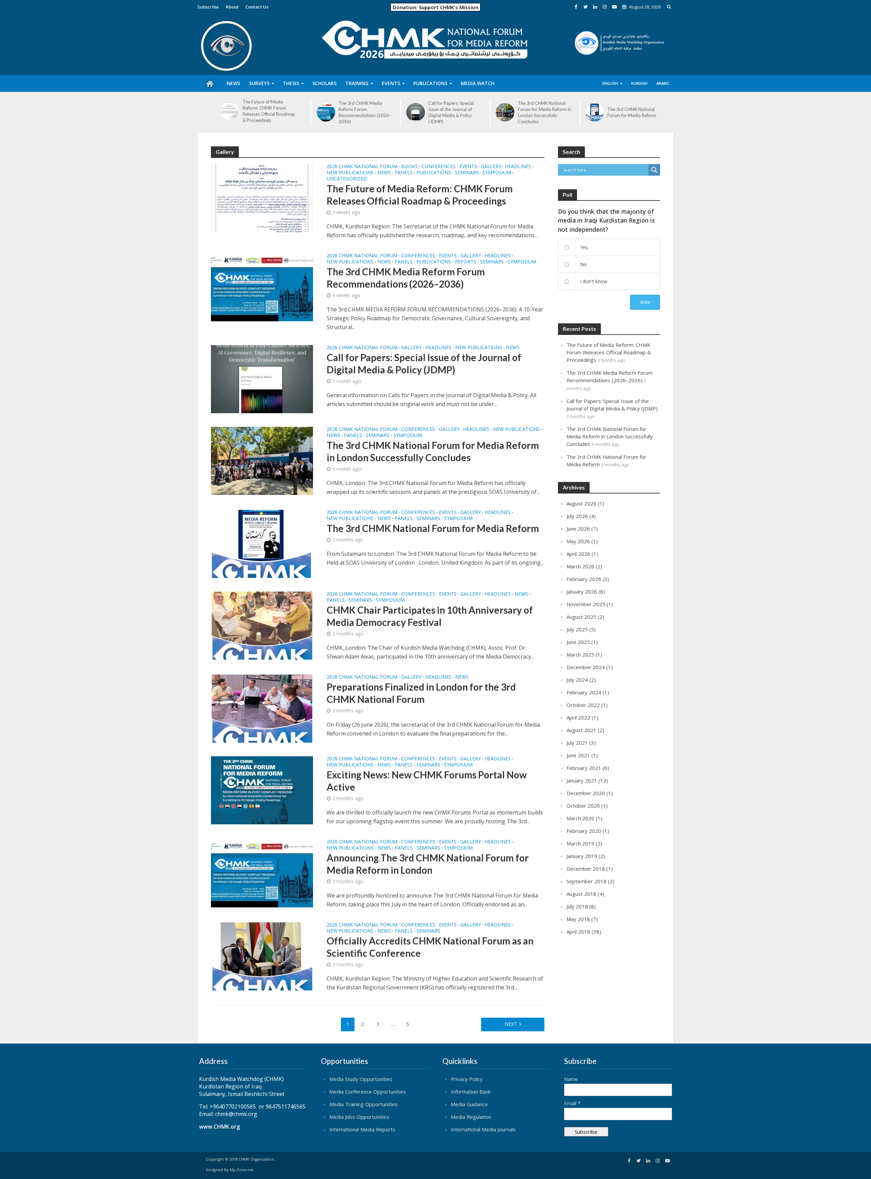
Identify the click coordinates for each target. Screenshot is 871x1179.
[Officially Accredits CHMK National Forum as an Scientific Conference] (262, 955)
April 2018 (578, 931)
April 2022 (578, 717)
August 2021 (581, 730)
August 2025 (581, 616)
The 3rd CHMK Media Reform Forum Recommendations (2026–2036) (365, 112)
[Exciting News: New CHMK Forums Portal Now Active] (262, 789)
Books (409, 166)
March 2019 (580, 843)
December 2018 (585, 868)
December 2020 (585, 793)
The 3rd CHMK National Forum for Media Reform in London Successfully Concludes (544, 112)
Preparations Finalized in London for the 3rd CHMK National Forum (421, 693)
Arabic (662, 83)
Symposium (496, 173)
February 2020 (583, 830)
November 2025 (585, 604)
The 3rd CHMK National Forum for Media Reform (631, 112)
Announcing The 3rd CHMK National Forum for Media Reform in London (428, 864)
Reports (465, 262)
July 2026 (577, 516)
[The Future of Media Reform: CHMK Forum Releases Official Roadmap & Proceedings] (229, 111)
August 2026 (581, 503)
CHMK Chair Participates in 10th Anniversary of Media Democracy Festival (430, 616)
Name (571, 1079)
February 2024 (583, 692)
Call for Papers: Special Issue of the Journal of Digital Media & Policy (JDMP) (451, 112)
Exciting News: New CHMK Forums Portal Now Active (427, 781)
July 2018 (577, 906)
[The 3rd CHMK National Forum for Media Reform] (595, 112)
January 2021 (581, 780)
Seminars (467, 173)
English (610, 83)
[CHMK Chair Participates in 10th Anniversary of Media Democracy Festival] (262, 625)
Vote (645, 302)
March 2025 (580, 654)
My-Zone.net (241, 1169)
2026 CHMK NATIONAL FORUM (362, 166)
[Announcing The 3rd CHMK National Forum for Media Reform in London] (262, 872)
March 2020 (580, 818)
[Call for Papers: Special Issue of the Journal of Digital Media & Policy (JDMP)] (415, 112)
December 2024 (585, 667)
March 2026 (580, 566)
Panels (404, 173)
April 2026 (578, 553)
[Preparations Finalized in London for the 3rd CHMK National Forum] (262, 708)
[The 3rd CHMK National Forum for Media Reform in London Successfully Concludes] (505, 112)
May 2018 (578, 919)
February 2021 (583, 767)
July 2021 (577, 742)
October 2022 (583, 704)
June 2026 (578, 528)
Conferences (439, 166)
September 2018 (586, 881)
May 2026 (578, 541)
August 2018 (581, 893)
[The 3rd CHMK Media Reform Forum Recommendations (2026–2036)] (326, 112)
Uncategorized (347, 179)
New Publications (350, 173)
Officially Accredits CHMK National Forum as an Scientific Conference (430, 947)
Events (468, 166)
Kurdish (639, 83)
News (384, 173)
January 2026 (581, 591)
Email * (572, 1103)
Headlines (518, 166)
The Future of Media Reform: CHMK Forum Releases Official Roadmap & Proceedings (269, 111)
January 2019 (581, 856)
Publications (433, 173)
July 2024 (577, 679)
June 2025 (578, 642)
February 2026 (583, 579)
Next (511, 1024)
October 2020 (583, 805)
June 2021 (578, 755)
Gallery (491, 166)
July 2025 (577, 629)
